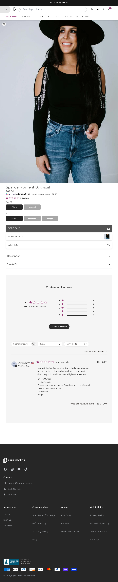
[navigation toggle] (8, 9)
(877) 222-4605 (14, 488)
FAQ (34, 539)
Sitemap (94, 539)
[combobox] (52, 9)
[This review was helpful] (98, 403)
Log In (6, 514)
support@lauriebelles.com (20, 483)
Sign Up (7, 520)
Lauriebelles (29, 575)
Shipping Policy (40, 531)
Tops (40, 16)
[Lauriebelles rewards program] (92, 9)
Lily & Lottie (70, 16)
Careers (65, 523)
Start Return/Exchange (43, 515)
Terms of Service (98, 531)
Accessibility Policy (99, 523)
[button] (109, 9)
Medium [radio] (32, 218)
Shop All (27, 16)
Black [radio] (14, 207)
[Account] (103, 9)
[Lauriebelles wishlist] (98, 9)
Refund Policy (39, 523)
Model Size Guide (70, 531)
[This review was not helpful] (104, 403)
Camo (85, 16)
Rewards (7, 525)
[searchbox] (21, 344)
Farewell (12, 16)
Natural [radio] (32, 207)
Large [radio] (50, 218)
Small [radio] (14, 218)
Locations (12, 494)
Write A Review (59, 326)
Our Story (66, 515)
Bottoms (53, 16)
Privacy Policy (97, 515)
